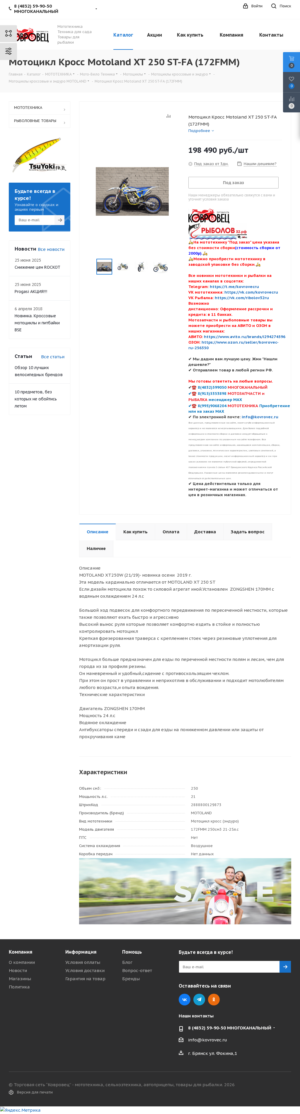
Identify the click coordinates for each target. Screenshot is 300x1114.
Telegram (199, 999)
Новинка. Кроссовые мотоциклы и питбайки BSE (37, 323)
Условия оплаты (82, 962)
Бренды (131, 978)
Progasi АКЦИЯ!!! (31, 291)
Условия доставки (85, 970)
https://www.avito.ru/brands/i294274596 (244, 336)
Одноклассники (214, 999)
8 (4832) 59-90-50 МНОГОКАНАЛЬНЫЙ (229, 1028)
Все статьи (52, 356)
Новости (18, 970)
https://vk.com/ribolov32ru (242, 297)
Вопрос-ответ (137, 970)
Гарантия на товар (85, 978)
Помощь (132, 952)
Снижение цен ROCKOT (37, 267)
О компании (22, 962)
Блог (127, 962)
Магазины (20, 978)
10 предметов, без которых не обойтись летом (36, 399)
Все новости (51, 249)
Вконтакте (184, 999)
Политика (19, 987)
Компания (20, 952)
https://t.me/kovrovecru (234, 286)
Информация (80, 952)
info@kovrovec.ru (207, 1040)
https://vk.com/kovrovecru (251, 292)
